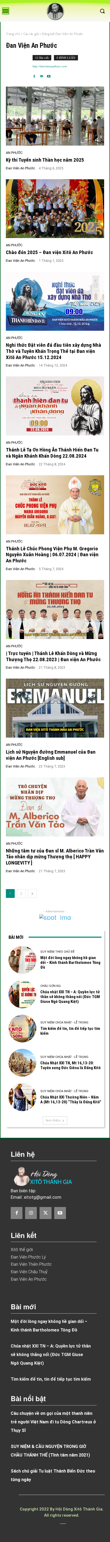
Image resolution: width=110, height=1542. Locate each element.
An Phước (14, 152)
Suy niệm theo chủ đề (57, 951)
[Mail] (41, 74)
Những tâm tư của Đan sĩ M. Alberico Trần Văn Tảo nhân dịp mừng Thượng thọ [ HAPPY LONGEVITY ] (55, 857)
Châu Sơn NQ (50, 985)
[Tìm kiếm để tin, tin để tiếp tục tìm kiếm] (22, 1028)
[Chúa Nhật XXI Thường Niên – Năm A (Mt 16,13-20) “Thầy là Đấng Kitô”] (22, 1097)
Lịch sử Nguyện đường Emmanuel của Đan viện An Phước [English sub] (51, 755)
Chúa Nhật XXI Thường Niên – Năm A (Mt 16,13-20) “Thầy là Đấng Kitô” (70, 1099)
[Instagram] (31, 1213)
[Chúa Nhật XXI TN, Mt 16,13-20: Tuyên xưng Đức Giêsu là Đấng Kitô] (22, 1063)
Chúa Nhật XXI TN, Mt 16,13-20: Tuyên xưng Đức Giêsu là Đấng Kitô (70, 1065)
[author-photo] (19, 66)
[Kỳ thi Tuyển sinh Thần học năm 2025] (55, 116)
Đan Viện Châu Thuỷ (29, 1271)
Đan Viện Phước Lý (28, 1257)
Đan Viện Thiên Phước (31, 1264)
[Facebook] (34, 74)
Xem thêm (53, 1120)
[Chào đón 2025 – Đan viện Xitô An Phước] (55, 208)
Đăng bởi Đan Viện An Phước (62, 34)
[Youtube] (48, 74)
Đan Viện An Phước (20, 168)
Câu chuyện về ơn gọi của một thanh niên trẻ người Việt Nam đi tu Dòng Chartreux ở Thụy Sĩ (53, 1422)
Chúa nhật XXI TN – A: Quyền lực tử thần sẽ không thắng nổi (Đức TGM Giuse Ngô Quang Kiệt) (70, 997)
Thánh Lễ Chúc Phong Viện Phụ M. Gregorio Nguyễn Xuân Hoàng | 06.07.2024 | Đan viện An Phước (52, 555)
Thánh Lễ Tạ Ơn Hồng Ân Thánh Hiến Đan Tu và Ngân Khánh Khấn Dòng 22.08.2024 (52, 453)
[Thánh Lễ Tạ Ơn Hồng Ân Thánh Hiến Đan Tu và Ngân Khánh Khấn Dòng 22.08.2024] (55, 405)
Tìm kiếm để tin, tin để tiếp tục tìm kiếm (51, 1379)
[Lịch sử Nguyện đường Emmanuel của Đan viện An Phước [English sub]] (55, 708)
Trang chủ (13, 34)
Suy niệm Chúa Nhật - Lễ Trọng (64, 1022)
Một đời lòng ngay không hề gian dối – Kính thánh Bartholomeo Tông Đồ (70, 962)
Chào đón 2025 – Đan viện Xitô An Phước (49, 252)
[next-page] (32, 893)
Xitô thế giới (22, 1249)
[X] (45, 1213)
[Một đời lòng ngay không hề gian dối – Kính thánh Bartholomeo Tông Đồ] (22, 960)
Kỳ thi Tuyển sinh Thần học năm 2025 (45, 160)
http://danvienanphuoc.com (50, 66)
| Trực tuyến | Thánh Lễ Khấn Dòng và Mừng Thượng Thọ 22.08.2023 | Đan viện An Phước (53, 656)
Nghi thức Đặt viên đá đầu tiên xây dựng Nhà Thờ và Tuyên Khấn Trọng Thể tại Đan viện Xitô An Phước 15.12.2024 (53, 351)
